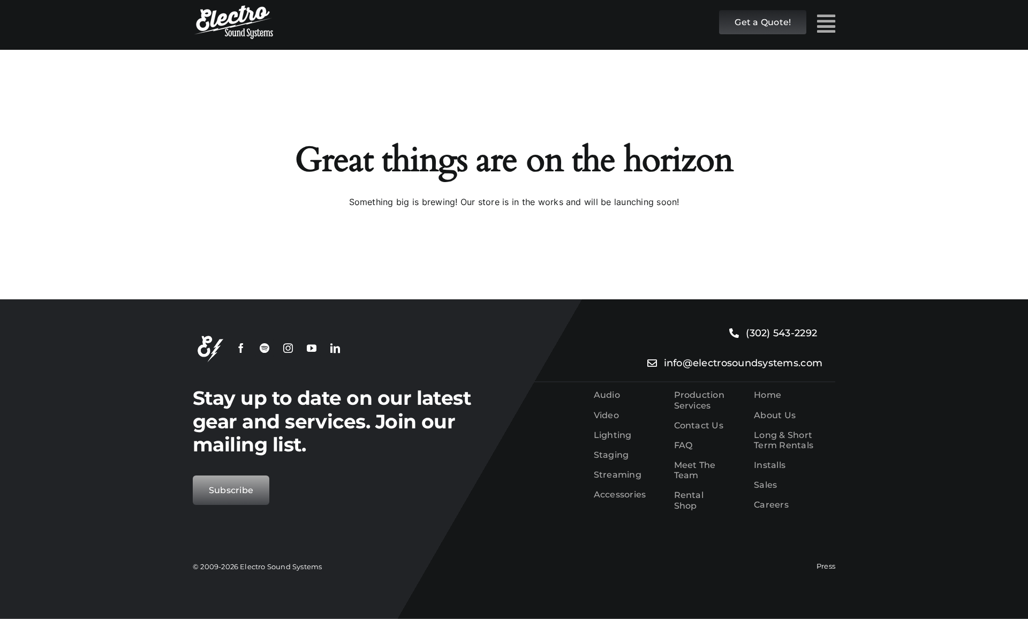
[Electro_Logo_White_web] (233, 9)
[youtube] (312, 348)
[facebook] (241, 348)
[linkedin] (335, 348)
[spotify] (264, 348)
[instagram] (288, 348)
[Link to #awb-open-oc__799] (826, 23)
